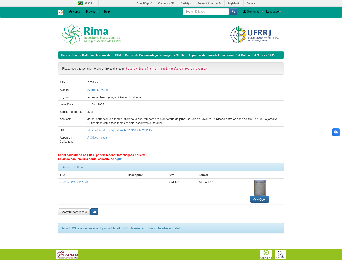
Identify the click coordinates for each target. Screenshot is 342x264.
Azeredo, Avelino (98, 90)
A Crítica (244, 55)
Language (272, 11)
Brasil (84, 3)
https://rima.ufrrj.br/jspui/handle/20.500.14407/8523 (119, 130)
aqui (118, 159)
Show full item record (74, 212)
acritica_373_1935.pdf (74, 182)
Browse (91, 11)
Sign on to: (253, 11)
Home (76, 11)
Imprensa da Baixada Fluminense (211, 55)
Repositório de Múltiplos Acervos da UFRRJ (91, 55)
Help (107, 11)
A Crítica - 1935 (264, 55)
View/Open (259, 199)
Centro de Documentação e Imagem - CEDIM (155, 55)
